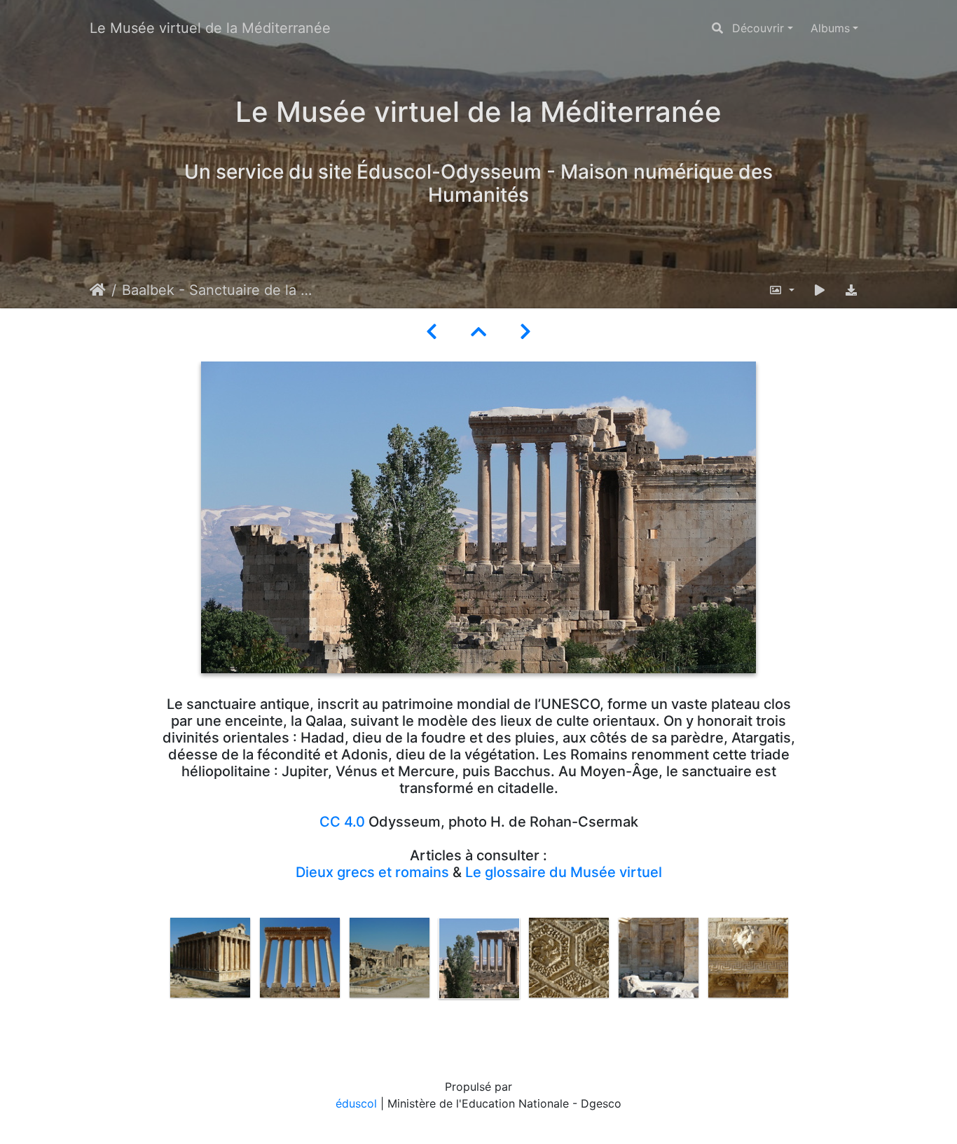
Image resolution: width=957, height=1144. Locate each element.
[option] (210, 958)
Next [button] (803, 977)
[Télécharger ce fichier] (851, 290)
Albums (830, 28)
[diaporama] (820, 290)
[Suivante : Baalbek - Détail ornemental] (525, 332)
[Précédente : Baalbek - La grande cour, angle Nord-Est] (431, 332)
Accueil (98, 290)
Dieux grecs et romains (372, 872)
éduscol (356, 1103)
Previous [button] (155, 977)
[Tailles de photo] (781, 290)
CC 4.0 (342, 821)
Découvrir (758, 28)
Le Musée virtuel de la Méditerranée (210, 28)
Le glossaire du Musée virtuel (563, 872)
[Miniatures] (478, 332)
